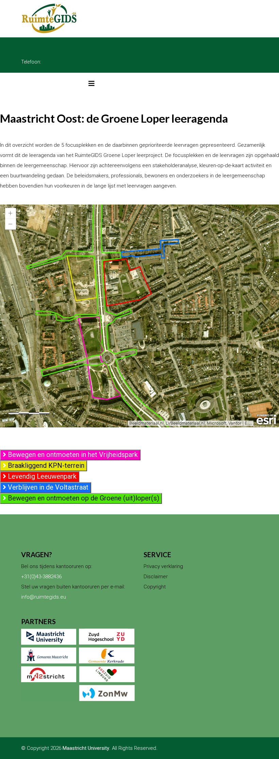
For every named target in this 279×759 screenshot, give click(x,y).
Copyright (155, 587)
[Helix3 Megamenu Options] (91, 83)
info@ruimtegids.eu (43, 597)
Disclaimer (156, 576)
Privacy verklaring (163, 566)
